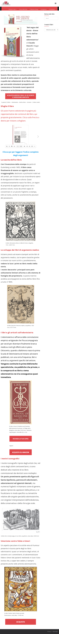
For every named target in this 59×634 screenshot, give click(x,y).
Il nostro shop (34, 9)
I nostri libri (12, 9)
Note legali (55, 631)
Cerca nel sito (23, 9)
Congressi (43, 9)
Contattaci (52, 9)
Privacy (49, 631)
